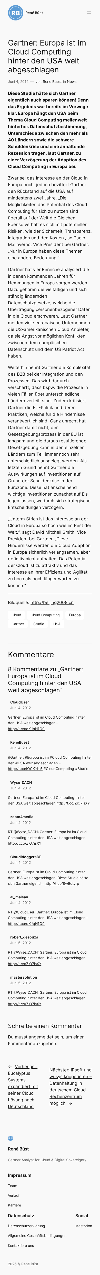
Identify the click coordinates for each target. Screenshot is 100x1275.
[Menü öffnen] (89, 13)
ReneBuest (19, 742)
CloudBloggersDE (26, 857)
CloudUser (19, 702)
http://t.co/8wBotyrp (62, 883)
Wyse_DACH (21, 782)
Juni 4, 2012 (20, 708)
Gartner (18, 624)
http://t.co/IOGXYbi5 (25, 768)
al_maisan (19, 897)
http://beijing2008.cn (52, 602)
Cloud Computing (45, 615)
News (71, 81)
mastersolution (23, 977)
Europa (75, 615)
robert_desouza (24, 937)
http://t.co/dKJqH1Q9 (26, 728)
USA (57, 624)
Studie (38, 624)
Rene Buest (52, 81)
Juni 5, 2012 (20, 943)
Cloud (16, 615)
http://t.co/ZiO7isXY (73, 803)
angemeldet (41, 1036)
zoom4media (21, 816)
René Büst (34, 12)
